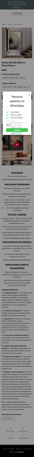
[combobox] (9, 125)
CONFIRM (17, 130)
